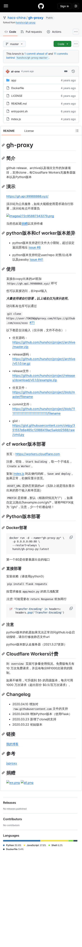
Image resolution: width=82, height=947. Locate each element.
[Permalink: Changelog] (3, 694)
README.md (19, 103)
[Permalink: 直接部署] (3, 568)
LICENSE (16, 95)
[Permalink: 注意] (3, 624)
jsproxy (11, 763)
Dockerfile (17, 88)
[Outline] (77, 131)
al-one (15, 71)
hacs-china (17, 18)
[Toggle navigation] (6, 6)
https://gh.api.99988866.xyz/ (27, 196)
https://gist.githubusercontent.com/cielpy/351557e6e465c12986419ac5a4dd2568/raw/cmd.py (43, 429)
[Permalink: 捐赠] (3, 772)
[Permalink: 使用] (3, 268)
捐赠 (25, 223)
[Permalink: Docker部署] (3, 527)
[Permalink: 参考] (3, 753)
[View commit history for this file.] (73, 71)
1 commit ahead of (35, 53)
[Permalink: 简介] (3, 158)
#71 (32, 322)
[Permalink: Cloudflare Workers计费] (3, 653)
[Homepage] (41, 6)
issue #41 (36, 259)
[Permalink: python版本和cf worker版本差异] (3, 233)
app (13, 80)
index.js (16, 119)
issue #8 (35, 247)
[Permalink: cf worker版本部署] (3, 444)
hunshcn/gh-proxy (25, 22)
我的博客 (12, 744)
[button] (71, 537)
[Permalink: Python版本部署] (3, 516)
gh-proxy (35, 18)
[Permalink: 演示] (3, 186)
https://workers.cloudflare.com (37, 454)
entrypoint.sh (19, 111)
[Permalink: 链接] (3, 734)
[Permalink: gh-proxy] (3, 145)
